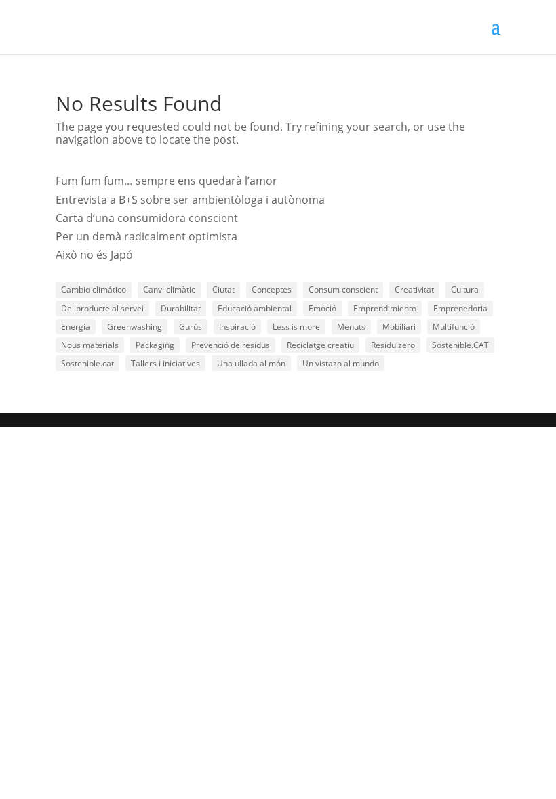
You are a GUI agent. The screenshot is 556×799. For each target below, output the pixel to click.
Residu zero (393, 345)
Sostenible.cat (87, 363)
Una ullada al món (251, 363)
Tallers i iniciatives (165, 363)
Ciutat (223, 289)
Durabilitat (181, 308)
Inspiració (237, 326)
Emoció (322, 308)
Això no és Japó (94, 254)
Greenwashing (134, 326)
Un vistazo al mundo (340, 363)
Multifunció (454, 326)
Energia (75, 326)
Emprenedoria (460, 308)
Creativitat (414, 289)
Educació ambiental (255, 308)
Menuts (351, 326)
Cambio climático (93, 289)
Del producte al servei (102, 308)
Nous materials (90, 345)
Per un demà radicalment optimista (146, 236)
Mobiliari (399, 326)
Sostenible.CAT (460, 345)
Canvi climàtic (169, 289)
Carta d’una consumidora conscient (147, 218)
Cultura (465, 289)
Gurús (190, 326)
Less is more (296, 326)
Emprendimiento (384, 308)
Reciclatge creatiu (320, 345)
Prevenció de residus (230, 345)
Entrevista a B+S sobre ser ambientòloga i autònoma (190, 199)
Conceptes (272, 289)
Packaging (155, 345)
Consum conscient (343, 289)
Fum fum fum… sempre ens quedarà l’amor (166, 180)
